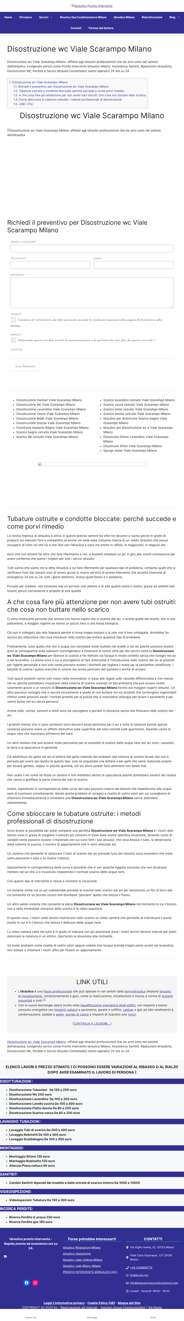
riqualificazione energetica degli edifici (107, 1005)
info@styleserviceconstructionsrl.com (154, 1283)
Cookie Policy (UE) (101, 1303)
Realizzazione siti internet (79, 1307)
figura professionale (57, 991)
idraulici (165, 991)
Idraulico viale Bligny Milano (82, 1266)
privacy (15, 325)
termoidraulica (135, 991)
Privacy (16, 314)
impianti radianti (66, 1010)
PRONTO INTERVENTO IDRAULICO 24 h (90, 1272)
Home (8, 17)
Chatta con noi (139, 1275)
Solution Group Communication (123, 1307)
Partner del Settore (101, 28)
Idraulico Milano (124, 17)
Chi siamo (25, 17)
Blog (172, 17)
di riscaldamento (30, 996)
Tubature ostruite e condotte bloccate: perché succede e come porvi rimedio (68, 91)
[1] (44, 999)
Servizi (43, 17)
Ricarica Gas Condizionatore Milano (83, 17)
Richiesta (17, 275)
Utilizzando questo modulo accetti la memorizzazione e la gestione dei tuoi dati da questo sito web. (86, 340)
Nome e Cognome (23, 242)
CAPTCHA (17, 350)
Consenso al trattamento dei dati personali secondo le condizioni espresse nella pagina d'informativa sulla (86, 322)
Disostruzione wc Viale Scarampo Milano (38, 82)
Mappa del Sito (129, 1303)
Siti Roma (155, 1307)
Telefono (18, 259)
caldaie (128, 1010)
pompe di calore (77, 1014)
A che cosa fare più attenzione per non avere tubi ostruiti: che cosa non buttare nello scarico (79, 95)
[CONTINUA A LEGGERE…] (92, 1023)
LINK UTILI (23, 104)
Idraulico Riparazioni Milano (81, 1247)
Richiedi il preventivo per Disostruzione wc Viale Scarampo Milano (61, 86)
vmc (132, 1014)
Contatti (76, 28)
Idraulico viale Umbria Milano (82, 1260)
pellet (60, 1014)
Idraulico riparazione (77, 1253)
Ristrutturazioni (152, 17)
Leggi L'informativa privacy (64, 1303)
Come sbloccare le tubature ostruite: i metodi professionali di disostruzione (67, 99)
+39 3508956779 (141, 1267)
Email (98, 259)
